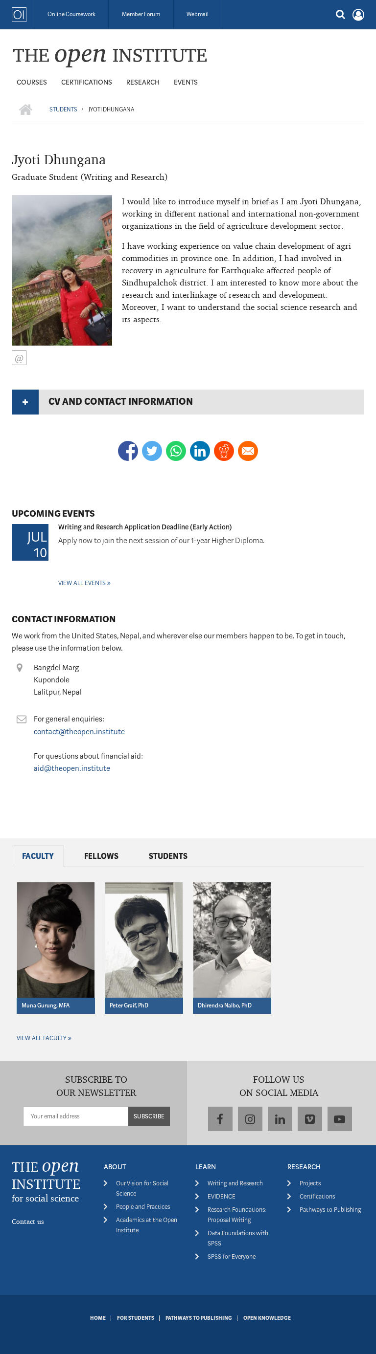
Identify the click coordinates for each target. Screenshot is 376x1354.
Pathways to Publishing (330, 1209)
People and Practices (143, 1206)
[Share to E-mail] (248, 451)
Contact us (28, 1221)
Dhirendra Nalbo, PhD (225, 1005)
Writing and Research (235, 1183)
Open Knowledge (267, 1318)
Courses (32, 82)
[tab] (188, 402)
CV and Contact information (120, 401)
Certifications (86, 82)
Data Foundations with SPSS (238, 1238)
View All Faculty (42, 1038)
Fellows (101, 856)
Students (168, 856)
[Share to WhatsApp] (176, 451)
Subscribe (149, 1116)
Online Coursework (71, 14)
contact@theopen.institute (79, 731)
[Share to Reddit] (224, 451)
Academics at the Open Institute (146, 1225)
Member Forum (141, 14)
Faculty (38, 856)
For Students (135, 1318)
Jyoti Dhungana (59, 159)
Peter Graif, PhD (129, 1005)
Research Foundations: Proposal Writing (237, 1214)
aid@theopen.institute (72, 768)
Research (143, 82)
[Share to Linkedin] (200, 451)
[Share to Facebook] (128, 451)
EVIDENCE (221, 1196)
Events (186, 82)
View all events (82, 583)
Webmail (198, 14)
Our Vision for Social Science (142, 1188)
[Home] (110, 57)
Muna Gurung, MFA (46, 1005)
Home (98, 1318)
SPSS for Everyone (232, 1256)
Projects (310, 1183)
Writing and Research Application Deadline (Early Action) (145, 527)
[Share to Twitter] (152, 451)
